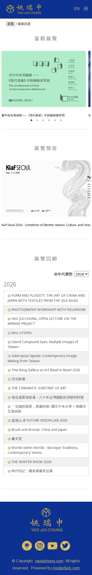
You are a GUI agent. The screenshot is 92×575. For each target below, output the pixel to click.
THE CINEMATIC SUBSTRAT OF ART (39, 388)
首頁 (10, 24)
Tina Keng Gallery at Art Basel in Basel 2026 (46, 370)
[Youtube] (52, 545)
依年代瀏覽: (63, 273)
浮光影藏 (18, 379)
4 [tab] (49, 120)
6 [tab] (60, 120)
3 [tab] (43, 120)
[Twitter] (65, 545)
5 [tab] (55, 120)
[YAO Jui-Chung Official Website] (46, 519)
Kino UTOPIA (22, 333)
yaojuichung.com (49, 561)
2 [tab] (37, 120)
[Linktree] (27, 545)
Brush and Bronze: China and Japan (39, 429)
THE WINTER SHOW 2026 (32, 462)
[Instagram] (40, 545)
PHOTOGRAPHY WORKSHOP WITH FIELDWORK (49, 309)
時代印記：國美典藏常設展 (32, 471)
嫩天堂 (17, 438)
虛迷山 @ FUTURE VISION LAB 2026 (39, 420)
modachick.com (66, 568)
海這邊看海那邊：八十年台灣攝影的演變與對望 (48, 397)
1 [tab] (31, 120)
